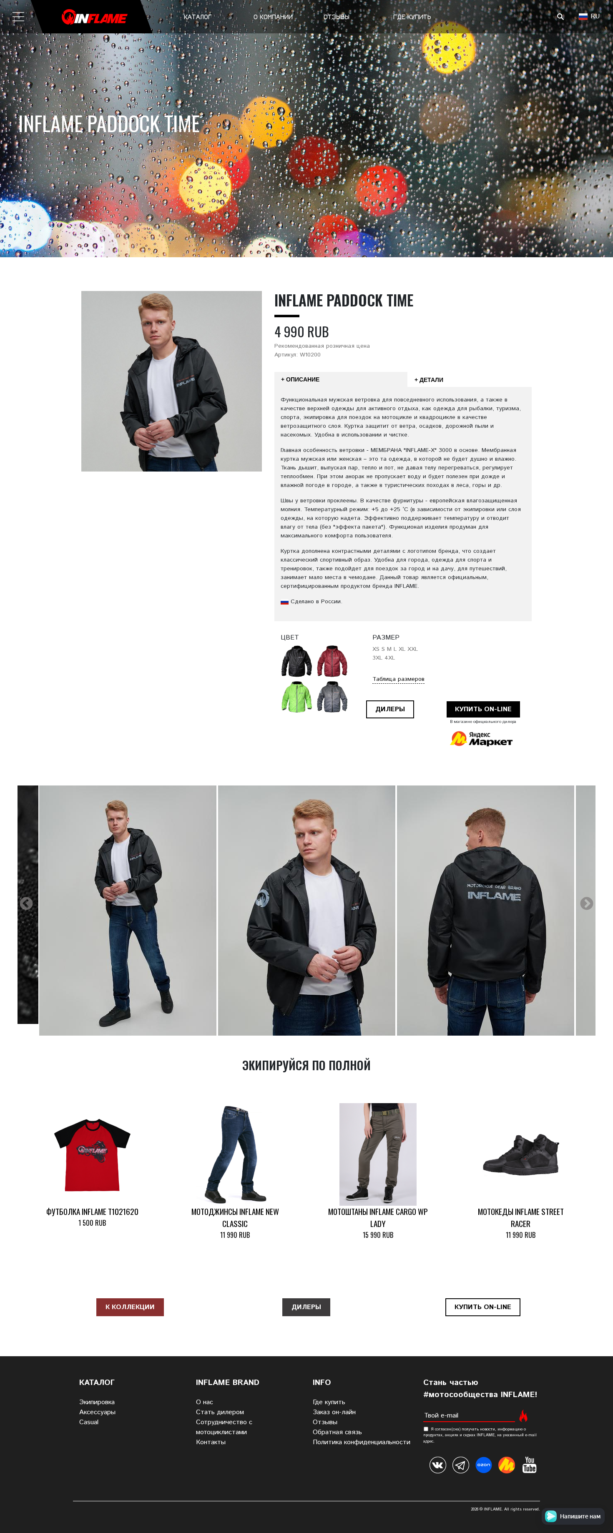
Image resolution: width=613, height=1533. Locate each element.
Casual (88, 1422)
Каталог (198, 16)
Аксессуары (97, 1412)
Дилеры (390, 709)
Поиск (560, 16)
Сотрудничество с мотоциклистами (224, 1427)
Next (586, 904)
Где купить (412, 16)
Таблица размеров (398, 679)
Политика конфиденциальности (361, 1442)
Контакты (211, 1442)
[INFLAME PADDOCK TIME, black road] (127, 910)
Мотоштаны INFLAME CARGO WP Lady (378, 1217)
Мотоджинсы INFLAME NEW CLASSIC (235, 1217)
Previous (26, 904)
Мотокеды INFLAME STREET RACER (521, 1217)
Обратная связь (337, 1432)
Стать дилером (220, 1412)
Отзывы (336, 16)
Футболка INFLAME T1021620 (92, 1211)
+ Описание (300, 379)
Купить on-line (483, 709)
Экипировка (97, 1402)
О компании (273, 16)
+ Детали (429, 379)
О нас (204, 1402)
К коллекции (130, 1307)
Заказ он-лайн (334, 1412)
